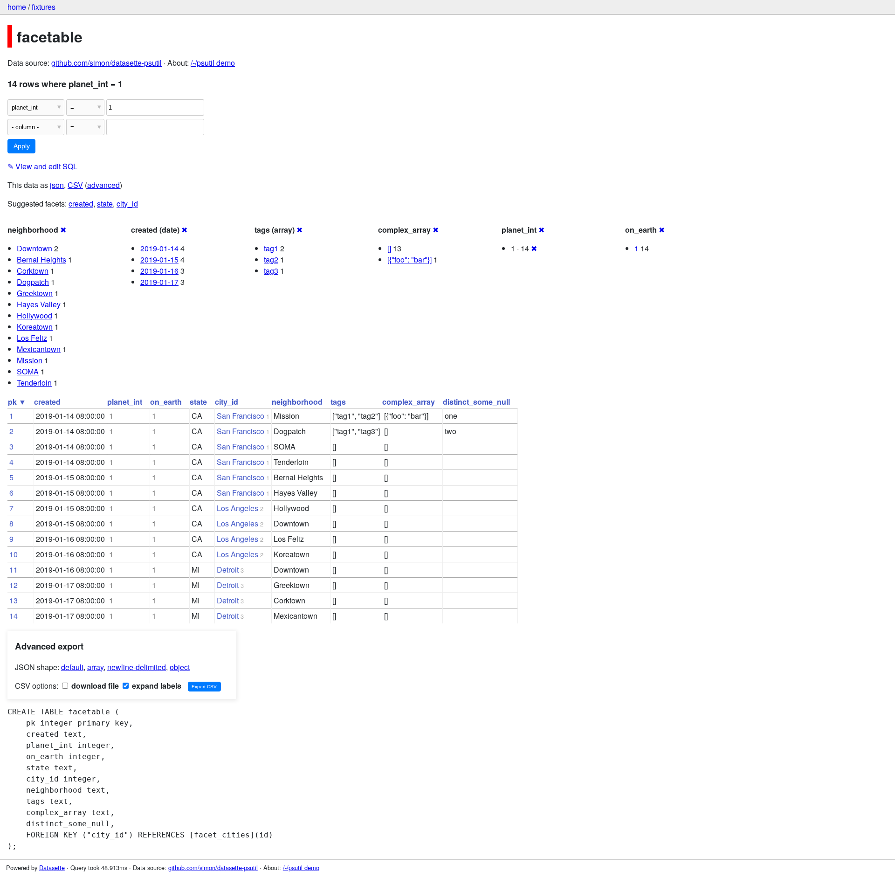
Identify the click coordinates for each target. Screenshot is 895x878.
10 (13, 554)
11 (13, 569)
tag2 (271, 259)
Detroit (228, 569)
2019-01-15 (159, 259)
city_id (127, 203)
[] (389, 248)
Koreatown (35, 326)
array (95, 667)
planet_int (124, 401)
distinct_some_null (476, 401)
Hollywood (34, 315)
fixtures (43, 6)
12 (13, 585)
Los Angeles (237, 508)
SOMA (28, 371)
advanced (103, 185)
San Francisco (240, 415)
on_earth (166, 401)
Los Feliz (32, 337)
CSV (75, 185)
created (81, 203)
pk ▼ (17, 401)
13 (13, 600)
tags (338, 401)
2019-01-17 (159, 282)
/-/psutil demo (213, 62)
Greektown (35, 293)
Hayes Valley (39, 304)
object (180, 667)
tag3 (271, 270)
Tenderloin (34, 382)
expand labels (155, 685)
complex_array (408, 401)
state (105, 203)
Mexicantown (39, 349)
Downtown (34, 248)
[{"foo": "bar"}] (409, 259)
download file (94, 685)
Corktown (32, 270)
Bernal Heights (41, 259)
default (72, 667)
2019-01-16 (159, 270)
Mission (29, 360)
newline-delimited (136, 667)
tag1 (271, 248)
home (16, 6)
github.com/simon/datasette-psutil (106, 62)
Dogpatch (33, 282)
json (57, 185)
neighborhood (297, 401)
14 (13, 615)
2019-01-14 (159, 248)
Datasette (52, 867)
